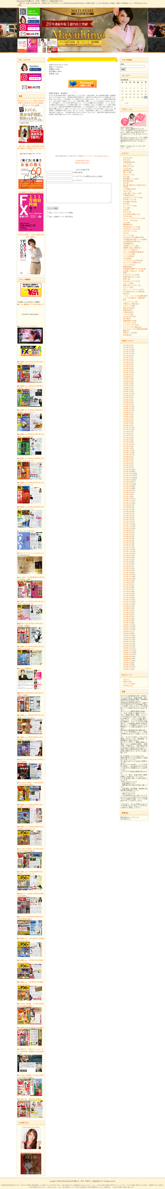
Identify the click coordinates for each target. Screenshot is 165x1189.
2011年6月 (127, 587)
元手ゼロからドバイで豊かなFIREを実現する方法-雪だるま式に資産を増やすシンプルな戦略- (30, 103)
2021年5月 (127, 362)
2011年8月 (127, 583)
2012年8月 (127, 558)
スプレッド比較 (129, 250)
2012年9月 (127, 556)
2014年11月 (127, 501)
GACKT (126, 168)
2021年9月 (127, 356)
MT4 (125, 204)
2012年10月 (127, 553)
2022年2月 (127, 347)
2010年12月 (127, 600)
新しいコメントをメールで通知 (61, 213)
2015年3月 (127, 492)
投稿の (127, 681)
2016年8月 (127, 459)
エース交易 (127, 256)
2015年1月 (127, 497)
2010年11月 (127, 602)
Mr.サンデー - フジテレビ (27, 326)
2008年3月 (127, 669)
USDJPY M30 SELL (82, 163)
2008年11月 (127, 652)
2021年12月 (127, 349)
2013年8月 (127, 532)
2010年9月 (127, 606)
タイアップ (127, 306)
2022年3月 (127, 345)
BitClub (126, 158)
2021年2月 (127, 368)
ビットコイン (128, 206)
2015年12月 (127, 473)
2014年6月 (127, 511)
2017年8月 (127, 434)
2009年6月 (127, 638)
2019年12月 (127, 394)
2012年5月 (127, 564)
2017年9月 (127, 432)
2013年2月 (127, 545)
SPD (124, 183)
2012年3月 (127, 568)
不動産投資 (127, 162)
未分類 (125, 335)
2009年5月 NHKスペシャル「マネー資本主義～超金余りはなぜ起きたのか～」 (30, 1051)
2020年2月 (127, 389)
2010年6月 (127, 612)
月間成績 (126, 244)
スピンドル (127, 235)
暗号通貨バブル (129, 179)
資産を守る (127, 166)
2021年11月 (127, 352)
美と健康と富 (128, 202)
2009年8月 (127, 633)
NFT (124, 233)
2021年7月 (127, 358)
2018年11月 (127, 408)
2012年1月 (127, 572)
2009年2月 (127, 646)
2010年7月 (127, 610)
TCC (124, 208)
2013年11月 (127, 526)
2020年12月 (127, 373)
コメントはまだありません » (99, 156)
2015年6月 (127, 486)
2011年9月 (127, 581)
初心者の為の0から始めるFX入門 (134, 186)
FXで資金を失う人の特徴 (132, 292)
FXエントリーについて (131, 289)
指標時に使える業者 (130, 248)
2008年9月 (127, 656)
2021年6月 (127, 360)
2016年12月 (127, 450)
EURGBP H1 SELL (83, 161)
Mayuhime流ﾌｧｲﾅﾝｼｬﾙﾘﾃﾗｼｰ (31, 1152)
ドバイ (125, 164)
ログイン (126, 679)
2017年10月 (127, 429)
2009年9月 (127, 631)
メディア (126, 283)
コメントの (129, 684)
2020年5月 (127, 383)
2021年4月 (127, 364)
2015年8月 (127, 482)
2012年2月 (127, 570)
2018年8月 (127, 413)
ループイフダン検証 (130, 327)
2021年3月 (127, 366)
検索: (122, 64)
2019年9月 (127, 396)
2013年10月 (127, 528)
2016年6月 (127, 463)
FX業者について (129, 246)
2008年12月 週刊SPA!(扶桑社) (30, 1099)
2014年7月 (127, 509)
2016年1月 (127, 471)
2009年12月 (127, 625)
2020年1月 (127, 391)
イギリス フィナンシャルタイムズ (31, 553)
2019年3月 (127, 402)
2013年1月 (127, 547)
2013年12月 (127, 524)
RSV (124, 160)
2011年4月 (127, 591)
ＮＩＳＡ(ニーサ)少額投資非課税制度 (135, 330)
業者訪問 (126, 267)
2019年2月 (127, 404)
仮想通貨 (126, 170)
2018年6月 (127, 417)
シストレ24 (127, 254)
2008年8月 (127, 659)
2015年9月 (127, 480)
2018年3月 (127, 423)
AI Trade (126, 216)
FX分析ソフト (128, 199)
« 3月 (126, 103)
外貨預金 (126, 310)
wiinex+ (126, 191)
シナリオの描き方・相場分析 (134, 298)
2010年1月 (127, 623)
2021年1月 (127, 370)
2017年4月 (127, 442)
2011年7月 (127, 585)
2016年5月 (127, 465)
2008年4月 (127, 667)
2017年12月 (127, 427)
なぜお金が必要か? (130, 214)
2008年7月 (127, 661)
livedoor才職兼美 (24, 668)
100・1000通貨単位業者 (132, 252)
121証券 (126, 258)
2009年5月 (127, 640)
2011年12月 (127, 574)
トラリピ (126, 314)
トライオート (128, 323)
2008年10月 (127, 654)
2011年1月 (127, 598)
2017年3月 (127, 444)
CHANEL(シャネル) (130, 229)
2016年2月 (127, 469)
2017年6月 (127, 438)
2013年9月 (127, 530)
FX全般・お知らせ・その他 (133, 271)
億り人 (125, 172)
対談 (124, 294)
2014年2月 (127, 520)
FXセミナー (127, 175)
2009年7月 (127, 635)
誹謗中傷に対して (130, 277)
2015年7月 (127, 484)
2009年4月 (127, 642)
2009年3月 (127, 644)
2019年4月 (127, 400)
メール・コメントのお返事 (133, 296)
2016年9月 (127, 457)
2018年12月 (127, 406)
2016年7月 (127, 461)
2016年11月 (127, 453)
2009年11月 (127, 627)
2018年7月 (127, 415)
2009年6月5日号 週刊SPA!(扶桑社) (31, 1028)
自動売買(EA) (128, 321)
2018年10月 (127, 410)
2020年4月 (127, 385)
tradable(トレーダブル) (131, 197)
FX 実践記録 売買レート (132, 239)
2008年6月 (127, 663)
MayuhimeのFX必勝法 (131, 237)
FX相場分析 (127, 195)
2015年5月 (127, 488)
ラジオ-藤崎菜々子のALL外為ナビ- (31, 304)
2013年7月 (127, 535)
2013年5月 (127, 539)
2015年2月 (127, 494)
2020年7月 (127, 379)
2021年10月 (127, 354)
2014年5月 (127, 513)
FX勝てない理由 (129, 304)
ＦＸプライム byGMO (131, 260)
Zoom (125, 223)
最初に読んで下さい (130, 285)
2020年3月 (127, 387)
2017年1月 (127, 448)
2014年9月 (127, 505)
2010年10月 (127, 604)
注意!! (125, 279)
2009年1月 (127, 648)
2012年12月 (127, 549)
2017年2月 (127, 446)
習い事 (125, 318)
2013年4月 (127, 541)
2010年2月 (127, 621)
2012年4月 (127, 566)
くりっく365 (128, 265)
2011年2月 (127, 595)
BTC (124, 177)
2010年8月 (127, 608)
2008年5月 (127, 665)
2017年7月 (127, 436)
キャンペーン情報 (130, 262)
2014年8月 (127, 507)
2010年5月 (127, 614)
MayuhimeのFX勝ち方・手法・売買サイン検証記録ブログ (40, 1)
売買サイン (83, 156)
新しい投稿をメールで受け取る (61, 217)
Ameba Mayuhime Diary (31, 1127)
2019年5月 (127, 398)
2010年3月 (127, 619)
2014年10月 (127, 503)
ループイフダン (129, 325)
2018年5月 (127, 419)
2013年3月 (127, 543)
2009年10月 (127, 629)
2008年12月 (127, 650)
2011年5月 (127, 589)
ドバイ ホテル (129, 220)
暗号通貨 (126, 181)
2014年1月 (127, 522)
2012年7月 (127, 560)
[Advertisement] (82, 136)
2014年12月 (127, 499)
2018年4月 (127, 421)
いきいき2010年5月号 (26, 531)
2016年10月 (127, 455)
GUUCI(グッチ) (128, 231)
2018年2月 (127, 425)
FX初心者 (126, 312)
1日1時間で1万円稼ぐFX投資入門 (31, 192)
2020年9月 (127, 375)
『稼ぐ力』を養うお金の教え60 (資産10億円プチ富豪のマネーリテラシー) (31, 148)
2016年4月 (127, 467)
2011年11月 (127, 577)
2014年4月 (127, 516)
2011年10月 (127, 579)
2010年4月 (127, 616)
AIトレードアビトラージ (132, 218)
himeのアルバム (129, 275)
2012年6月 (127, 562)
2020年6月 (127, 381)
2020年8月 (127, 377)
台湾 (124, 210)
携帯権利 (126, 225)
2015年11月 (127, 476)
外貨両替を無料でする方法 (133, 269)
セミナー (126, 287)
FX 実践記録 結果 (129, 241)
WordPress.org (128, 686)
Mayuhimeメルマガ (130, 281)
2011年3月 (127, 593)
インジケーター (129, 302)
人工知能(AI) (128, 189)
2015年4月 (127, 490)
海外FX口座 (127, 308)
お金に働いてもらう (130, 193)
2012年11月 (127, 551)
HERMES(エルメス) (130, 227)
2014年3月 (127, 518)
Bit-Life (126, 212)
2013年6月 (127, 537)
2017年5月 (127, 440)
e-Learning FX (128, 316)
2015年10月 (127, 478)
